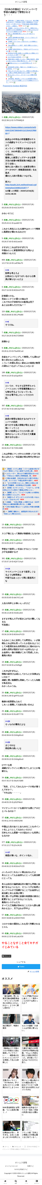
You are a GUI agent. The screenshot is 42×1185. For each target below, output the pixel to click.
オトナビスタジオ (11, 1166)
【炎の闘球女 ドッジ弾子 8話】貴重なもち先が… (23, 45)
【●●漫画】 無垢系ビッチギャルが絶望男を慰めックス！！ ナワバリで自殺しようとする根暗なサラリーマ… (22, 80)
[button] (38, 579)
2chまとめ (7, 956)
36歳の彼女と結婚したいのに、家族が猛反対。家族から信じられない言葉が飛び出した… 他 (22, 60)
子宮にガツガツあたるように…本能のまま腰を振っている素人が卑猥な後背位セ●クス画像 (22, 71)
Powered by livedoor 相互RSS (15, 86)
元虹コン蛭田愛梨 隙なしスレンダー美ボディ (21, 33)
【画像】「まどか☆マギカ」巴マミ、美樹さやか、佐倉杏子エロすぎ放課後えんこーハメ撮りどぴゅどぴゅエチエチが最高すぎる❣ (22, 29)
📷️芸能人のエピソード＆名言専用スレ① (20, 63)
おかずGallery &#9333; (15, 57)
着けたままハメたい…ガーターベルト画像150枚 (22, 75)
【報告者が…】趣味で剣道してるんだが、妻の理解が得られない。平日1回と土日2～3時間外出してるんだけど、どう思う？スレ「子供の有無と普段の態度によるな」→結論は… (22, 23)
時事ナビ (30, 1166)
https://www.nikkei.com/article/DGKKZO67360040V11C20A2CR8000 (20, 130)
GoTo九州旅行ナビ (21, 1169)
